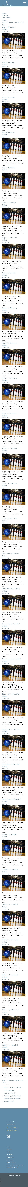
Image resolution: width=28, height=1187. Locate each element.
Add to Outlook (9, 1093)
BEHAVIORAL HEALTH (12, 1167)
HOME (8, 1147)
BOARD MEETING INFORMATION (15, 1165)
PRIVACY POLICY (11, 1162)
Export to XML (9, 1101)
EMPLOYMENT (10, 1157)
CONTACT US (10, 1160)
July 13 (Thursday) (8, 27)
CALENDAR (10, 1154)
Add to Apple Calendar (12, 1096)
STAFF (8, 1152)
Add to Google (9, 1090)
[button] (5, 1085)
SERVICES (9, 1149)
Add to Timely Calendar (12, 1087)
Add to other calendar (12, 1098)
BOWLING (5, 32)
